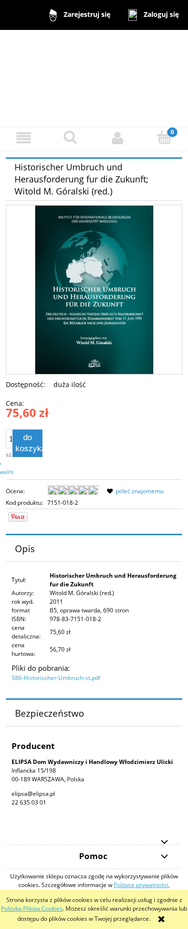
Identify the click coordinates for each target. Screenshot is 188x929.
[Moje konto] (117, 137)
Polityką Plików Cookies (32, 908)
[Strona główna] (94, 78)
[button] (23, 137)
